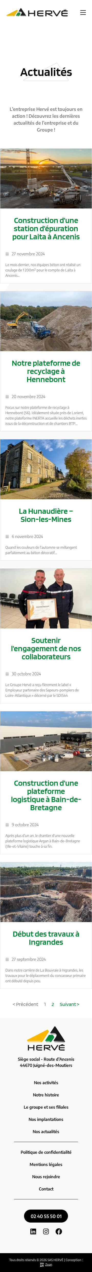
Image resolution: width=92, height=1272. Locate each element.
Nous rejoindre (46, 1176)
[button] (83, 12)
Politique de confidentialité (46, 1152)
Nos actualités (46, 1131)
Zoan (48, 1264)
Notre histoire (46, 1094)
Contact (46, 1188)
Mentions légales (46, 1164)
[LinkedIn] (33, 1233)
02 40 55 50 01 (46, 1216)
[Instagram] (46, 1233)
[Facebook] (58, 1233)
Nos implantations (46, 1119)
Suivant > (69, 1004)
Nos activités (46, 1082)
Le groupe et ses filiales (46, 1107)
